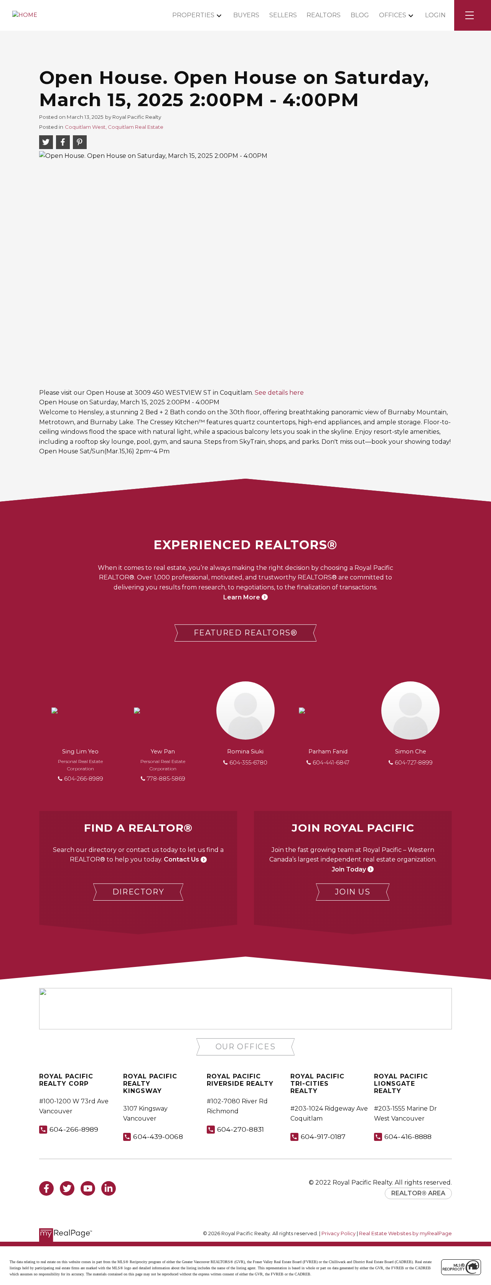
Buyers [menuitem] (246, 15)
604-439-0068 (158, 1136)
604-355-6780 (248, 762)
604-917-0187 (323, 1136)
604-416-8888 (408, 1136)
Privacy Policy (338, 1233)
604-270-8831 (240, 1129)
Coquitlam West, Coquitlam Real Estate (114, 127)
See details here (279, 392)
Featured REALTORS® (246, 632)
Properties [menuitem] (193, 15)
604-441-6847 (331, 762)
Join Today (349, 869)
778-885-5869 (166, 778)
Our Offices (246, 1046)
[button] (246, 633)
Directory (138, 891)
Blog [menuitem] (360, 15)
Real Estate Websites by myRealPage (405, 1233)
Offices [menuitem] (392, 15)
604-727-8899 (414, 762)
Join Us (352, 891)
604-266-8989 (83, 778)
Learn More (241, 597)
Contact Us (181, 859)
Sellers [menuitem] (283, 15)
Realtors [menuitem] (323, 15)
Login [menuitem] (435, 15)
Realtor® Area (418, 1193)
